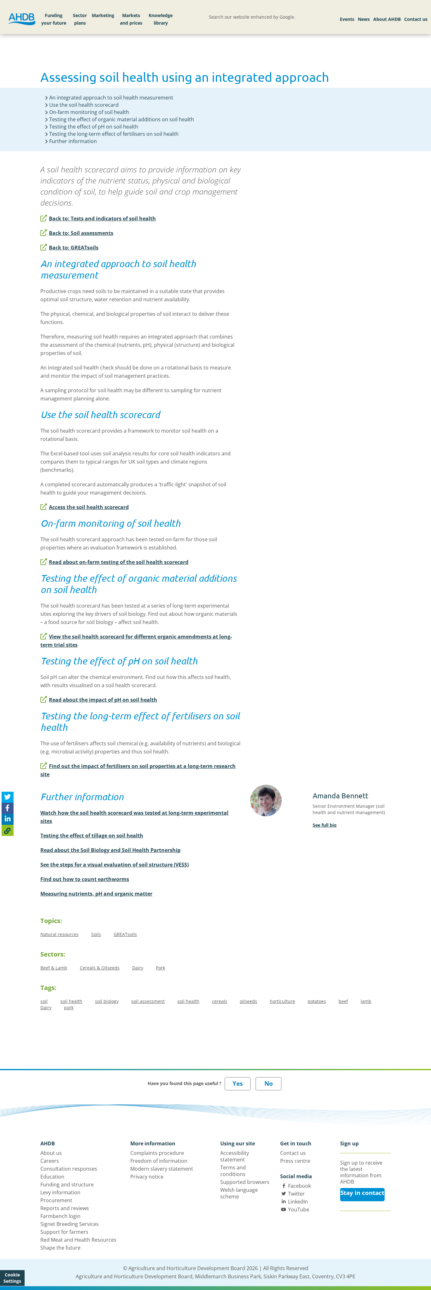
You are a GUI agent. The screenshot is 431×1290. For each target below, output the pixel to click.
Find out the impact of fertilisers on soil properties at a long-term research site (138, 770)
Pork (160, 968)
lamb (366, 1001)
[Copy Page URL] (8, 830)
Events (347, 19)
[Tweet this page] (8, 797)
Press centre (295, 1160)
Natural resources (59, 934)
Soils (96, 934)
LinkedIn (298, 1201)
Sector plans (80, 19)
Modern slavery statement (161, 1168)
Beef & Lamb (53, 968)
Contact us (416, 19)
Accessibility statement (234, 1156)
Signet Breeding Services (69, 1224)
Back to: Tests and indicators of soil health (102, 218)
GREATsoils (125, 934)
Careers (49, 1160)
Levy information (60, 1192)
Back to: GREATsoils (73, 247)
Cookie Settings (12, 1278)
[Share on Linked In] (8, 819)
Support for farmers (64, 1231)
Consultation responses (68, 1168)
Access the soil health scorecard (89, 507)
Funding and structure (67, 1184)
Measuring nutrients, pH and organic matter (96, 893)
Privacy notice (146, 1176)
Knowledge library (161, 19)
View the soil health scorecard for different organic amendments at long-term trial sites (136, 640)
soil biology (107, 1001)
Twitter (296, 1193)
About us (51, 1152)
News (364, 19)
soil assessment (148, 1001)
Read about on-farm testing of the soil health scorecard (118, 562)
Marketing (103, 15)
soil (44, 1001)
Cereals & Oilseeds (100, 968)
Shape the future (60, 1247)
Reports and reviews (64, 1208)
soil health (71, 1001)
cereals (219, 1001)
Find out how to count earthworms (84, 879)
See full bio (325, 825)
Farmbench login (60, 1216)
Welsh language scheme (239, 1193)
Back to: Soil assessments (81, 233)
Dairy (137, 968)
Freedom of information (158, 1160)
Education (52, 1176)
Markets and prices (131, 19)
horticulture (282, 1001)
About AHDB (387, 19)
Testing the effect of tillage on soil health (91, 835)
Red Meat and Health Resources (78, 1239)
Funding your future (53, 19)
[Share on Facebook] (8, 808)
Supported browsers (244, 1182)
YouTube (298, 1209)
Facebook (299, 1185)
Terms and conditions (233, 1171)
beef (343, 1001)
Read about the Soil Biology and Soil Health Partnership (110, 850)
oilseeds (248, 1001)
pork (69, 1008)
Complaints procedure (157, 1152)
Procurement (56, 1200)
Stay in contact (362, 1193)
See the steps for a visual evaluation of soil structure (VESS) (114, 864)
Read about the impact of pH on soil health (103, 699)
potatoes (317, 1001)
